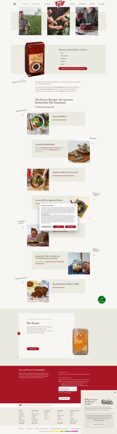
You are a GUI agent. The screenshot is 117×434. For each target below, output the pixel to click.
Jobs (71, 416)
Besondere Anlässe (60, 415)
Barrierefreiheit (29, 428)
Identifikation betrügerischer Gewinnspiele (59, 428)
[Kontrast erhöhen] (14, 4)
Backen (58, 412)
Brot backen (59, 416)
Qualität (20, 418)
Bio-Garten (33, 416)
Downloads (72, 418)
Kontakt (71, 412)
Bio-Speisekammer (35, 419)
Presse (71, 415)
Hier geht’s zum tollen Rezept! (60, 231)
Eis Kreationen (59, 419)
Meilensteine (21, 415)
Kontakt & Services (75, 410)
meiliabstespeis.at (54, 149)
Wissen (45, 416)
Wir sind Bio (21, 412)
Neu (32, 412)
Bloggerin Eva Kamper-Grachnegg (50, 147)
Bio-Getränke (34, 418)
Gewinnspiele (72, 419)
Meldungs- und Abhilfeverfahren (41, 428)
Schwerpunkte (46, 418)
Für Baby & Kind (34, 415)
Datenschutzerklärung (99, 420)
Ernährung (46, 412)
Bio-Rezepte (60, 410)
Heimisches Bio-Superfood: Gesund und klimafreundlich (73, 68)
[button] (25, 4)
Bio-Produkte (35, 410)
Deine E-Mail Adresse (64, 378)
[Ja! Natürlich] (60, 4)
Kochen (45, 415)
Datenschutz (21, 428)
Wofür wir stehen (22, 416)
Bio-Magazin (47, 410)
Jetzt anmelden (64, 398)
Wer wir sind (21, 419)
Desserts (58, 418)
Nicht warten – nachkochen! (59, 119)
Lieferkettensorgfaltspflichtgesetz (78, 428)
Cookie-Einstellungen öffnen (99, 424)
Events (45, 419)
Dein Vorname (63, 372)
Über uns (21, 410)
